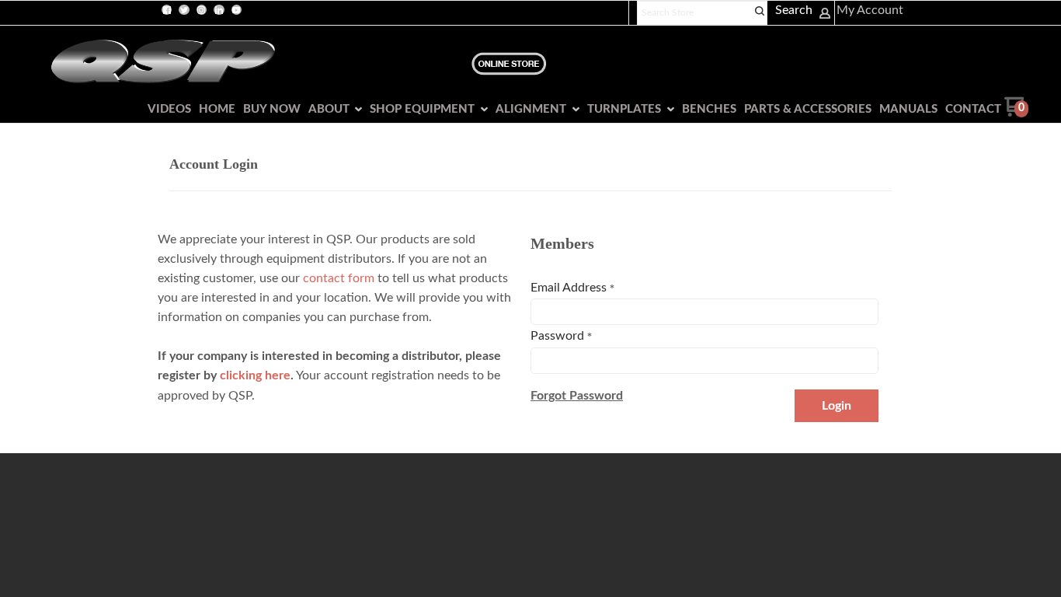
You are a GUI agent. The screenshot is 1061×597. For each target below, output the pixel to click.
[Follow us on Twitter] (184, 10)
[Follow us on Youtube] (236, 10)
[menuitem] (165, 109)
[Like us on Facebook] (167, 10)
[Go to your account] (824, 15)
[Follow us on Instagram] (201, 10)
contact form (338, 278)
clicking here (255, 375)
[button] (576, 395)
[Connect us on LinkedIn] (219, 10)
